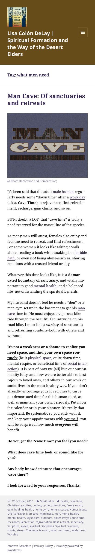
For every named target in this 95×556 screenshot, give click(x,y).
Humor (73, 509)
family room (74, 505)
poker (57, 518)
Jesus (82, 509)
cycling (47, 505)
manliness (46, 514)
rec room (13, 522)
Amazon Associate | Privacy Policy (30, 546)
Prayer (66, 518)
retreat (64, 522)
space (24, 526)
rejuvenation (44, 522)
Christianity (14, 505)
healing (19, 509)
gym (10, 509)
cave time (76, 501)
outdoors (46, 518)
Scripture (13, 526)
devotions (59, 505)
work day (77, 197)
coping (37, 505)
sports (11, 530)
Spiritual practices (66, 526)
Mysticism (33, 518)
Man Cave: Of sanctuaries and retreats (46, 99)
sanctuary (77, 522)
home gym (41, 509)
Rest (56, 522)
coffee (27, 505)
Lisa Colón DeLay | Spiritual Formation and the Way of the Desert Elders (37, 43)
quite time (77, 518)
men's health (70, 514)
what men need (60, 530)
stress (21, 530)
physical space (39, 357)
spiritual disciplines (42, 526)
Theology (32, 530)
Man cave (32, 514)
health (29, 509)
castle (64, 501)
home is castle (59, 509)
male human (63, 191)
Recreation (27, 522)
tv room (44, 530)
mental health (45, 285)
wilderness (79, 530)
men (57, 514)
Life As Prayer (16, 514)
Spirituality (47, 501)
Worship (12, 534)
